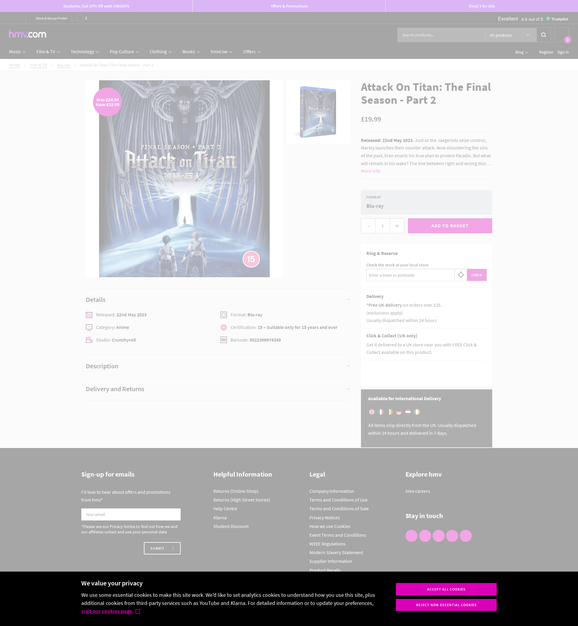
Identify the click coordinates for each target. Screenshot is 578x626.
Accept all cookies (446, 589)
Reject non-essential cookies (446, 605)
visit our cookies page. (107, 611)
